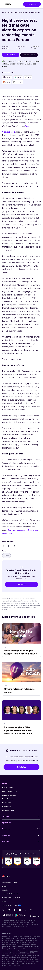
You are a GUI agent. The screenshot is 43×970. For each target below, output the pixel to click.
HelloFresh (23, 942)
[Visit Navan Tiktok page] (25, 910)
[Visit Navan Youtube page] (14, 910)
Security (5, 890)
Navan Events (6, 803)
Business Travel (7, 787)
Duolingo (5, 944)
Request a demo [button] (29, 55)
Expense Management (9, 791)
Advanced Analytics (9, 795)
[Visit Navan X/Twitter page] (3, 910)
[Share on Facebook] (8, 546)
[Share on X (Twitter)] (3, 546)
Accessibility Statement (10, 894)
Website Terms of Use (9, 882)
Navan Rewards (7, 799)
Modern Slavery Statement (11, 898)
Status (4, 901)
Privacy (4, 886)
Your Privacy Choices (9, 905)
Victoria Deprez (8, 132)
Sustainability (6, 806)
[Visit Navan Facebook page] (20, 910)
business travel (26, 936)
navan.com (20, 965)
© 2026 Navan (35, 916)
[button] (21, 584)
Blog (8, 12)
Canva (18, 942)
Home (4, 12)
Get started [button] (32, 4)
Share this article (8, 541)
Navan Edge (8, 810)
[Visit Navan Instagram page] (31, 910)
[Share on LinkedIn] (14, 546)
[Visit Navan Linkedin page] (9, 910)
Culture (14, 12)
